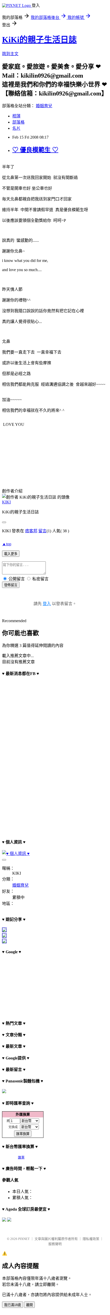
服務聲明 (55, 1244)
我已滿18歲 (12, 1305)
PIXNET (24, 1239)
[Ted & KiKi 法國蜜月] (4, 942)
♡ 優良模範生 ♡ (35, 150)
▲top (6, 544)
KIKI (6, 502)
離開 (29, 1305)
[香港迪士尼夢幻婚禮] (4, 936)
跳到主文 (10, 54)
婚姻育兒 (44, 106)
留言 (42, 531)
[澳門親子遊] (4, 930)
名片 (16, 128)
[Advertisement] (27, 985)
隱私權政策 (91, 1239)
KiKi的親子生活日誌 (39, 39)
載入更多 (10, 554)
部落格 (18, 122)
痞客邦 (31, 531)
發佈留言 (10, 585)
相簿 (16, 116)
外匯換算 (23, 1114)
